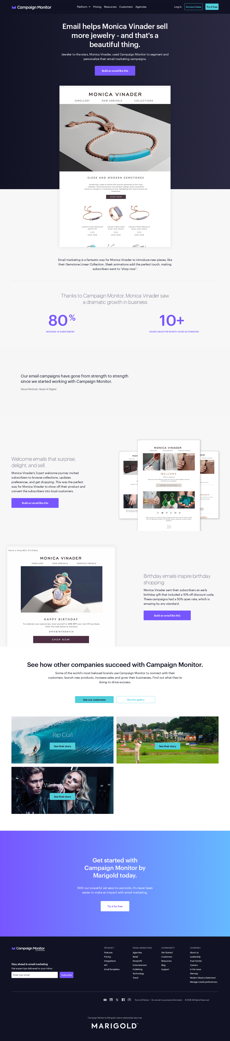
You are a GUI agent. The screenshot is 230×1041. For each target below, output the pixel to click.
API (105, 964)
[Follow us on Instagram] (129, 999)
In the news (195, 969)
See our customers (94, 699)
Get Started (167, 952)
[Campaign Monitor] (28, 948)
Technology (138, 973)
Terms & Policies (142, 999)
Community (168, 947)
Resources (110, 6)
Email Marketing (142, 947)
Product (109, 947)
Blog (163, 964)
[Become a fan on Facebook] (123, 999)
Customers (126, 6)
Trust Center (196, 960)
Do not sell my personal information (167, 999)
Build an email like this (115, 70)
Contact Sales (193, 6)
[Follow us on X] (117, 999)
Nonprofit (137, 960)
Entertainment (140, 964)
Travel (135, 977)
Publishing (137, 969)
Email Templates (112, 969)
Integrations (110, 960)
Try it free (212, 6)
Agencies (140, 6)
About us (194, 952)
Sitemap (194, 973)
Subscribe (66, 974)
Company (195, 947)
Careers (194, 964)
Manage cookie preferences (203, 981)
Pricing (97, 6)
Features (108, 952)
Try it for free (115, 906)
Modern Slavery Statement (203, 977)
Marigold (111, 1017)
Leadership (195, 956)
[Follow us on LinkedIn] (111, 999)
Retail (135, 956)
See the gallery (136, 699)
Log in (178, 6)
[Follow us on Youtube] (105, 999)
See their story (62, 746)
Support (165, 969)
